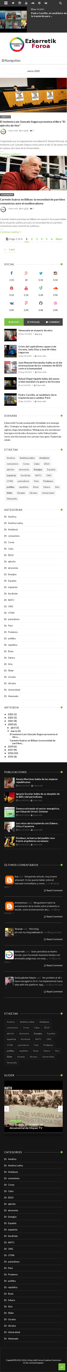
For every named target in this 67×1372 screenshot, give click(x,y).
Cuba (36, 463)
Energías (38, 469)
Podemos (48, 481)
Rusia (35, 487)
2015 (11, 756)
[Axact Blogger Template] (33, 44)
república (23, 487)
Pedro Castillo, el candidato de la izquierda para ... (49, 14)
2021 (11, 721)
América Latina (27, 458)
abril (13, 727)
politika (10, 487)
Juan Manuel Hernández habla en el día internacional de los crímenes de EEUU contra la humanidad (40, 365)
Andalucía (44, 458)
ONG (48, 475)
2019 (11, 746)
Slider (9, 493)
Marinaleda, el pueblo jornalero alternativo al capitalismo (29, 1126)
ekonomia (24, 469)
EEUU (47, 463)
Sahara (46, 487)
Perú (36, 481)
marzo (14, 731)
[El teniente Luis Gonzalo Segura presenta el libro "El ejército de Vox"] (33, 95)
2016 (11, 753)
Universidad (48, 493)
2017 (11, 749)
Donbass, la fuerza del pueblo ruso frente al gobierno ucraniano (35, 839)
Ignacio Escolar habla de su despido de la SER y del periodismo (38, 795)
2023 (11, 717)
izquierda (11, 475)
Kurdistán (25, 475)
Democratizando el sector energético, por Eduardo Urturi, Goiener (38, 810)
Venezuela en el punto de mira (35, 330)
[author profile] (3, 134)
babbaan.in (37, 932)
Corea (26, 463)
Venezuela (12, 498)
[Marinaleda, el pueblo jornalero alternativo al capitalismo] (33, 1108)
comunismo (7, 195)
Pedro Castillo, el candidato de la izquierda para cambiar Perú (37, 396)
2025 (11, 714)
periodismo (23, 481)
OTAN (10, 481)
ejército (5, 117)
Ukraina (33, 493)
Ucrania (21, 493)
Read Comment (54, 890)
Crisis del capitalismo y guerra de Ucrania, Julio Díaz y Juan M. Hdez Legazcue (37, 349)
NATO (38, 475)
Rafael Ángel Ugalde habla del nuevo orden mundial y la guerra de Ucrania (39, 380)
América (11, 458)
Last (12, 249)
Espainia (51, 469)
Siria (57, 487)
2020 (11, 724)
